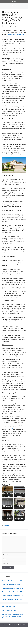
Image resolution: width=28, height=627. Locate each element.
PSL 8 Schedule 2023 (8, 607)
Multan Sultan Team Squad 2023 (12, 581)
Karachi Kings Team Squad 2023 (12, 599)
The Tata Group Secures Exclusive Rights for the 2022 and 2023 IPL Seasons (12, 616)
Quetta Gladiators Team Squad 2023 (13, 592)
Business (6, 525)
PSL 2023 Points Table (9, 610)
